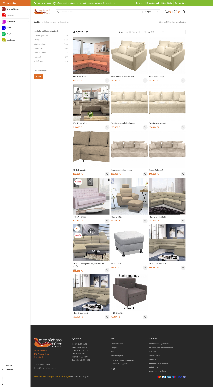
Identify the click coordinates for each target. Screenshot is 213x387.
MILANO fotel (116, 217)
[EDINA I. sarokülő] (91, 149)
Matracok (37, 57)
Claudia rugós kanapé (157, 123)
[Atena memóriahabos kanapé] (129, 55)
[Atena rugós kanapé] (167, 55)
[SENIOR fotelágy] (129, 292)
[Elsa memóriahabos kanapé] (129, 149)
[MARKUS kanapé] (91, 196)
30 (134, 32)
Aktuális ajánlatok (41, 36)
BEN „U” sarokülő (80, 123)
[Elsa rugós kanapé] (167, 149)
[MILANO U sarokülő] (91, 292)
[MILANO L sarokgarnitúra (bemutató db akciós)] (91, 242)
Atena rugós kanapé (156, 76)
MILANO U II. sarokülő (157, 264)
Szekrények (38, 61)
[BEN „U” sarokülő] (91, 102)
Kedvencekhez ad (105, 41)
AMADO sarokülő (79, 76)
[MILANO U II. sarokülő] (167, 242)
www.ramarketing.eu (79, 376)
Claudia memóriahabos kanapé (123, 123)
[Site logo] (42, 11)
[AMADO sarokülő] (91, 55)
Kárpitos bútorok (40, 44)
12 (126, 32)
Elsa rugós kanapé (156, 170)
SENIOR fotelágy (117, 313)
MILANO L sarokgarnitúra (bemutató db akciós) (88, 265)
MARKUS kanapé (79, 217)
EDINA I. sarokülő (79, 170)
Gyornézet (105, 46)
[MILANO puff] (129, 242)
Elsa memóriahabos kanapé (121, 170)
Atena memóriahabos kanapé (122, 76)
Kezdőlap (37, 22)
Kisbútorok (38, 48)
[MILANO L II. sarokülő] (167, 196)
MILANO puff (116, 264)
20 (130, 32)
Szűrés (38, 76)
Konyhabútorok (40, 53)
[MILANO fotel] (129, 196)
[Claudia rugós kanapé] (167, 102)
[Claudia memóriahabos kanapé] (129, 102)
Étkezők (37, 40)
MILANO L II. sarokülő (157, 217)
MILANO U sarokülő (80, 313)
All (139, 32)
